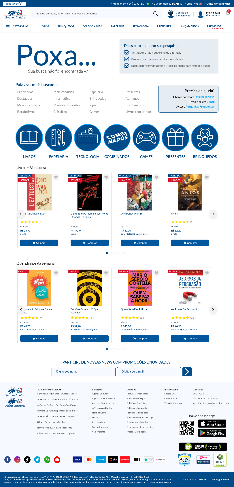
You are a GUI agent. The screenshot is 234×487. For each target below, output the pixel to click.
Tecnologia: (220, 479)
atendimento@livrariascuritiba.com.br (211, 403)
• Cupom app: (167, 4)
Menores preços (28, 105)
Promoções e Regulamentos (140, 427)
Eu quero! (187, 371)
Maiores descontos (66, 105)
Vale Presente (98, 431)
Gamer (94, 112)
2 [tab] (111, 253)
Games (146, 156)
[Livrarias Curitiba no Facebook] (7, 459)
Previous (20, 214)
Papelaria (117, 26)
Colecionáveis (93, 26)
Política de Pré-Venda (137, 408)
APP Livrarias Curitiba (102, 408)
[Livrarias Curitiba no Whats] (47, 459)
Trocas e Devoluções (136, 431)
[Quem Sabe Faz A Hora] (140, 288)
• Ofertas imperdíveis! (217, 4)
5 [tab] (122, 253)
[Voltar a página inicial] (15, 14)
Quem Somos (170, 398)
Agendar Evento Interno (103, 403)
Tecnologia (141, 26)
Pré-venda (214, 26)
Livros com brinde (138, 112)
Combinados (135, 105)
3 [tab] (114, 253)
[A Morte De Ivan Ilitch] (39, 192)
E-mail (211, 101)
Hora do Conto (99, 412)
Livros (44, 26)
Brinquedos (66, 26)
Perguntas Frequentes (200, 106)
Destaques (25, 98)
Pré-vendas (25, 92)
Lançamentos (189, 26)
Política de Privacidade (137, 412)
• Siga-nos (191, 4)
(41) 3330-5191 (205, 97)
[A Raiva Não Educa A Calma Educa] (39, 288)
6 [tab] (125, 253)
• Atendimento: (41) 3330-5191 (128, 4)
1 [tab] (107, 253)
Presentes (164, 26)
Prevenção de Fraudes (137, 422)
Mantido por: (194, 479)
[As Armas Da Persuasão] (190, 288)
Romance (132, 98)
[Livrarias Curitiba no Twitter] (37, 459)
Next (213, 214)
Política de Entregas (136, 398)
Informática (61, 98)
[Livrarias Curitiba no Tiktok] (27, 459)
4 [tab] (118, 253)
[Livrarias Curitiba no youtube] (57, 459)
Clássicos (60, 112)
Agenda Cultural (100, 393)
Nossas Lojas (170, 393)
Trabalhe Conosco (173, 403)
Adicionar (39, 243)
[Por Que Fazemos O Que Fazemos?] (90, 288)
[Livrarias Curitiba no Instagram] (17, 459)
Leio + (95, 417)
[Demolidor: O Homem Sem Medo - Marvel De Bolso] (90, 192)
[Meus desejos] (56, 177)
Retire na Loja (98, 422)
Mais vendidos (63, 92)
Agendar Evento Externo (104, 398)
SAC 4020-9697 (200, 393)
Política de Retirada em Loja (140, 417)
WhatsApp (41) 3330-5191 (206, 398)
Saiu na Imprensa (100, 427)
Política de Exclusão (136, 403)
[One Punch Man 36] (140, 192)
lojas (92, 105)
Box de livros (26, 112)
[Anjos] (190, 192)
